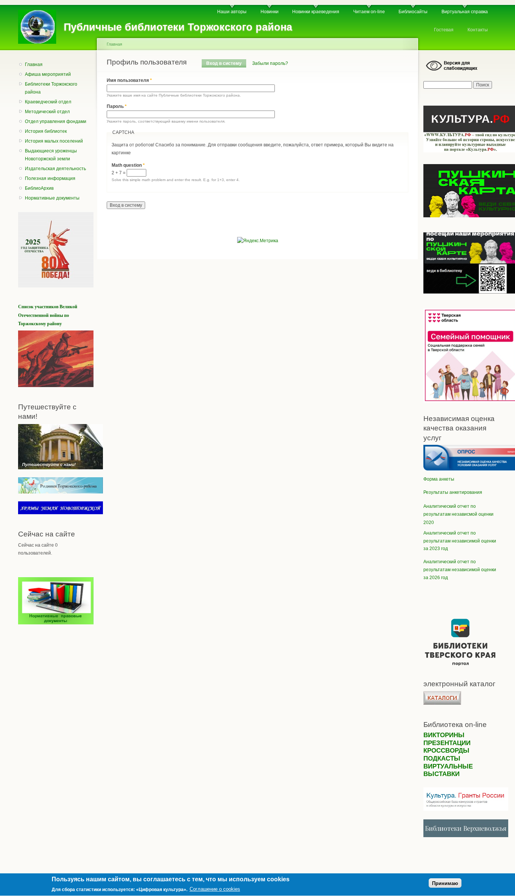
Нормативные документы (52, 198)
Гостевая (444, 29)
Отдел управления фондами (55, 121)
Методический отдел (47, 111)
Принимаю (445, 883)
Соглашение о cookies (215, 889)
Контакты (477, 29)
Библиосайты (413, 11)
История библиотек (46, 131)
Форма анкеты (438, 479)
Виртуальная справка (464, 11)
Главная (34, 64)
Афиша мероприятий (48, 74)
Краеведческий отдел (48, 102)
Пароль (117, 106)
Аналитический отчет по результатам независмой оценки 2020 (458, 514)
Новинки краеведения (315, 11)
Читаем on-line (369, 11)
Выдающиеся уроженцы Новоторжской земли (51, 154)
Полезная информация (50, 178)
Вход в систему (226, 63)
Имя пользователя (129, 80)
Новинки (270, 11)
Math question (128, 165)
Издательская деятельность (55, 168)
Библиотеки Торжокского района (51, 88)
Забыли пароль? (270, 63)
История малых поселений (54, 141)
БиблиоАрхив (39, 188)
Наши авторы (232, 11)
